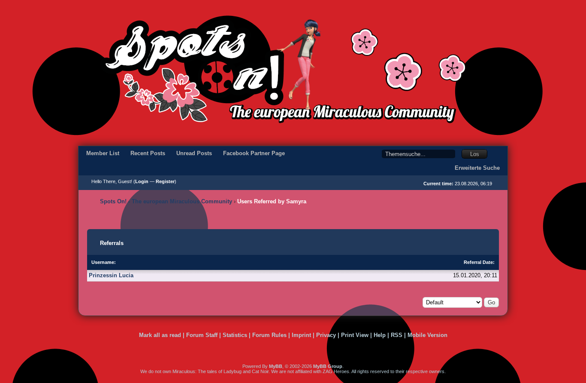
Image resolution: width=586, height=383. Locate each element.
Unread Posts (194, 153)
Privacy (326, 335)
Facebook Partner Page (254, 153)
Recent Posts (147, 153)
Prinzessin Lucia (111, 275)
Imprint (301, 335)
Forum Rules (269, 335)
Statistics (235, 335)
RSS (396, 335)
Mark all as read (160, 335)
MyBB (275, 366)
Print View (355, 335)
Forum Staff (201, 335)
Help (380, 335)
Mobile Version (427, 335)
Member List (102, 153)
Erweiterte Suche (477, 168)
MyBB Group (327, 366)
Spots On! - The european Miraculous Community (166, 201)
